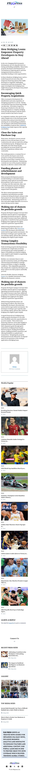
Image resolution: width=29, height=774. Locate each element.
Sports (2, 407)
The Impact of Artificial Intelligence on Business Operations (16, 664)
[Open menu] (14, 641)
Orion (4, 42)
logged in (11, 623)
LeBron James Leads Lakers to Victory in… (14, 553)
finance (3, 276)
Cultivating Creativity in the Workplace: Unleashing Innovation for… (17, 653)
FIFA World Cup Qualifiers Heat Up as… (13, 468)
